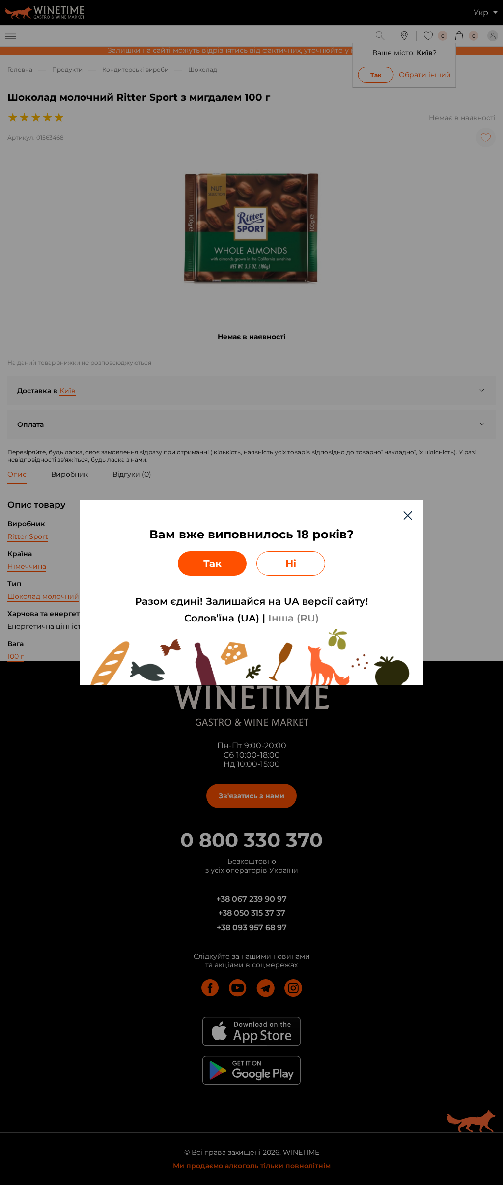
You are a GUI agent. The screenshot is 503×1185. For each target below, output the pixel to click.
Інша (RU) (293, 618)
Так (212, 563)
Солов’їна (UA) (221, 618)
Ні (290, 563)
